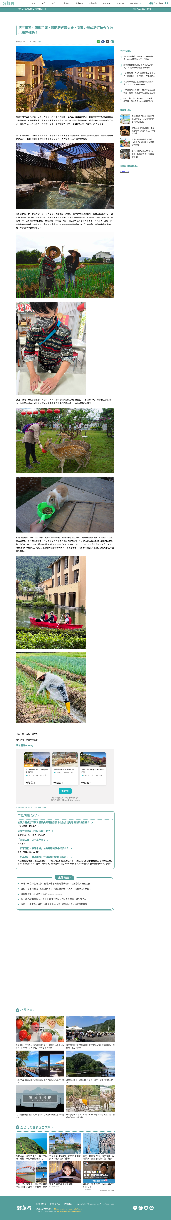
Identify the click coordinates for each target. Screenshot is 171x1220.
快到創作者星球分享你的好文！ (139, 9)
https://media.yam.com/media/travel (68, 1209)
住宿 (53, 3)
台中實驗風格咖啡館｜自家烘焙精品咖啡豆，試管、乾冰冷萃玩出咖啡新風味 (139, 91)
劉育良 (40, 42)
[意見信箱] (146, 1208)
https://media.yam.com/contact (69, 1212)
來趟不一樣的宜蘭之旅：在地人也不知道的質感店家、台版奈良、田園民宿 (55, 884)
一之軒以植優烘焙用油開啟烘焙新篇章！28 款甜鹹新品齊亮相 (138, 83)
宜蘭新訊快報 (40, 9)
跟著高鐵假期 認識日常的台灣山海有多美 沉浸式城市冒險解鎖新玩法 (138, 66)
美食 (43, 3)
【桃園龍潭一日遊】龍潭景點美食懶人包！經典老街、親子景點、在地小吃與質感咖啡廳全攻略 (139, 75)
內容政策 (68, 1204)
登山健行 (65, 3)
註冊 (161, 3)
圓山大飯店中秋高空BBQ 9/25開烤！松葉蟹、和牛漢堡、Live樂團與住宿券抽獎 (139, 100)
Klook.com (124, 172)
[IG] (140, 1208)
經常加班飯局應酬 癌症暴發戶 (35, 894)
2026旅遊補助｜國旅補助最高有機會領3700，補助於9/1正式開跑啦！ (138, 58)
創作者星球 (135, 3)
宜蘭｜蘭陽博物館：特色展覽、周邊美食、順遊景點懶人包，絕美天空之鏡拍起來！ (98, 1157)
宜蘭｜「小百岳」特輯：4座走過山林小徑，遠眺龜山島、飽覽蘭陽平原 (54, 904)
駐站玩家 (120, 3)
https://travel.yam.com (35, 808)
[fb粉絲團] (135, 1208)
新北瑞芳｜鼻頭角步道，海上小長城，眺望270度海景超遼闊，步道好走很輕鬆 (31, 1157)
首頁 (19, 9)
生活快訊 (106, 3)
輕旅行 (8, 3)
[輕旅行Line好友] (151, 1208)
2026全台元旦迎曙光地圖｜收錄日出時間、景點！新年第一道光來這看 (53, 899)
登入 (155, 3)
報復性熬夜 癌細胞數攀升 (61, 1184)
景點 (33, 3)
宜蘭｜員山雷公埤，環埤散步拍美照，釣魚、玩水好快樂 (65, 1157)
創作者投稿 (41, 1204)
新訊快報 (28, 9)
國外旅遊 (93, 3)
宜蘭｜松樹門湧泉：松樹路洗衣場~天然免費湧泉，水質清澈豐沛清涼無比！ (56, 889)
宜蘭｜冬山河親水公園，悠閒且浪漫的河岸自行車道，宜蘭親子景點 (31, 1185)
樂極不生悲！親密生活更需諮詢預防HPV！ (98, 1185)
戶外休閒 (79, 3)
